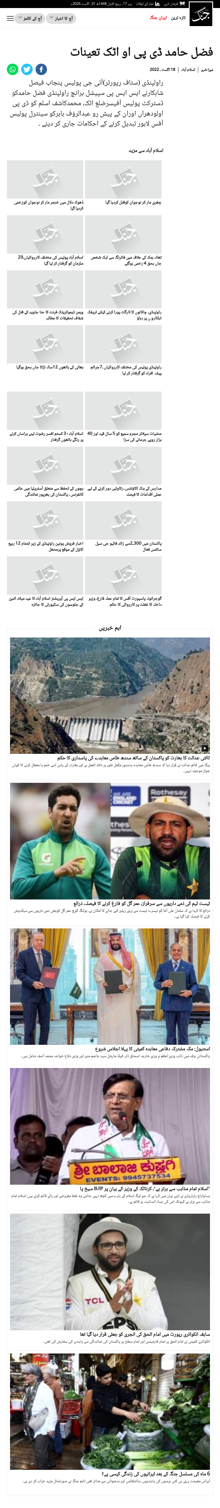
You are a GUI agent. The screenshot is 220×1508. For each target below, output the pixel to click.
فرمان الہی (171, 4)
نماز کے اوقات (145, 4)
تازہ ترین (178, 18)
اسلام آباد (188, 69)
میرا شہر (207, 69)
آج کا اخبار (63, 19)
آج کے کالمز (32, 19)
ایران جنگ (158, 18)
